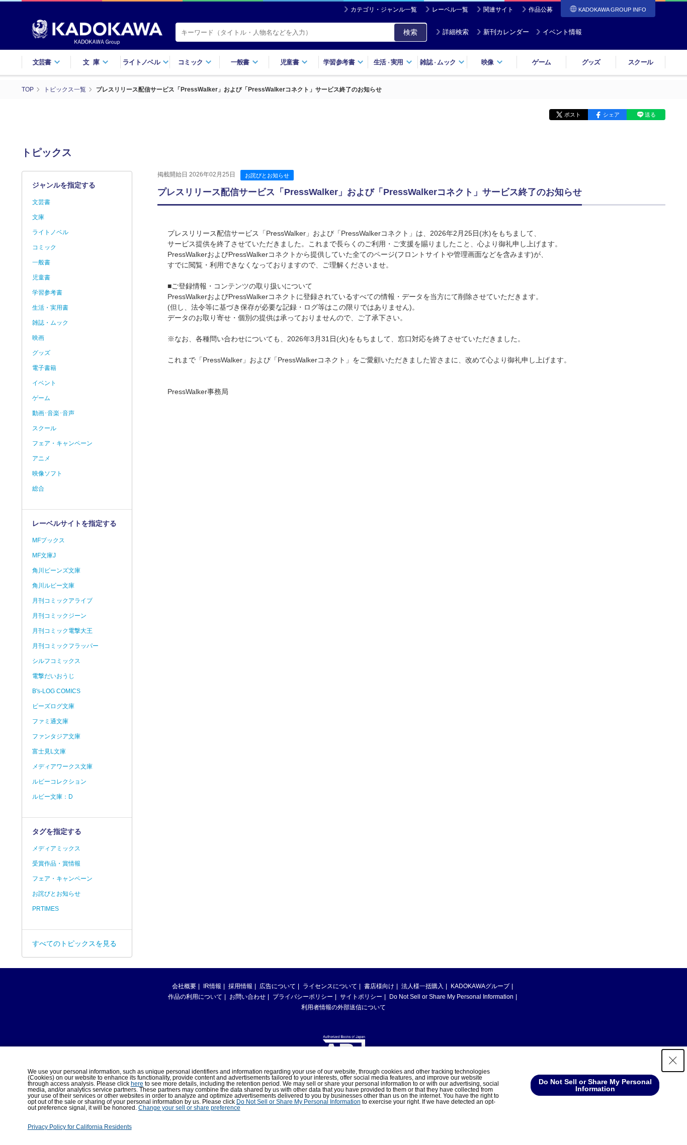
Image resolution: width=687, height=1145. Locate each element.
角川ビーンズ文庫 (56, 570)
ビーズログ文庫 (53, 706)
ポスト (572, 115)
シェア (611, 115)
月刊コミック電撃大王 (62, 630)
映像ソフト (47, 473)
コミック (44, 247)
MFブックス (48, 540)
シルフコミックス (56, 660)
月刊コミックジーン (59, 615)
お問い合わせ (247, 996)
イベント (44, 383)
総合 (38, 488)
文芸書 (41, 202)
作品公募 (541, 9)
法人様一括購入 (422, 986)
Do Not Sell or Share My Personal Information (451, 997)
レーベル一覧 (450, 9)
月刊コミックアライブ (62, 600)
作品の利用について (195, 996)
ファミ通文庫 (50, 721)
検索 (410, 32)
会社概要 (184, 986)
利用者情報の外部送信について (343, 1007)
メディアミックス (56, 848)
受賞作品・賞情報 (56, 863)
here (137, 1084)
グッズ (591, 62)
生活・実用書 (50, 307)
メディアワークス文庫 (62, 766)
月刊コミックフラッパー (65, 645)
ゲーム (541, 62)
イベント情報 (562, 32)
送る (650, 115)
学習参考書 (47, 292)
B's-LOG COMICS (56, 691)
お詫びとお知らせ (267, 175)
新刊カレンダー (506, 32)
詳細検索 (456, 32)
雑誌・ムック (50, 322)
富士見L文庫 (49, 751)
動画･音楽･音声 (53, 413)
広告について (278, 986)
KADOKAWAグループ (480, 986)
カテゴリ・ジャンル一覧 (384, 9)
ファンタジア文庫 (56, 736)
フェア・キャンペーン (62, 443)
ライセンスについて (330, 986)
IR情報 (212, 986)
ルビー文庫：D (52, 796)
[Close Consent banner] (673, 1060)
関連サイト (498, 9)
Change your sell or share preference (189, 1108)
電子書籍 (44, 367)
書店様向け (379, 986)
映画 (38, 337)
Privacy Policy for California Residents (80, 1126)
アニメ (41, 458)
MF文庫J (44, 555)
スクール (640, 62)
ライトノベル (50, 232)
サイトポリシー (361, 996)
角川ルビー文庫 (53, 585)
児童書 (41, 277)
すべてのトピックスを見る (74, 943)
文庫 (38, 217)
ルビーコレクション (59, 781)
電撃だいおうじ (53, 676)
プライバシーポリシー (303, 996)
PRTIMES (45, 908)
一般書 (41, 262)
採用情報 (240, 986)
